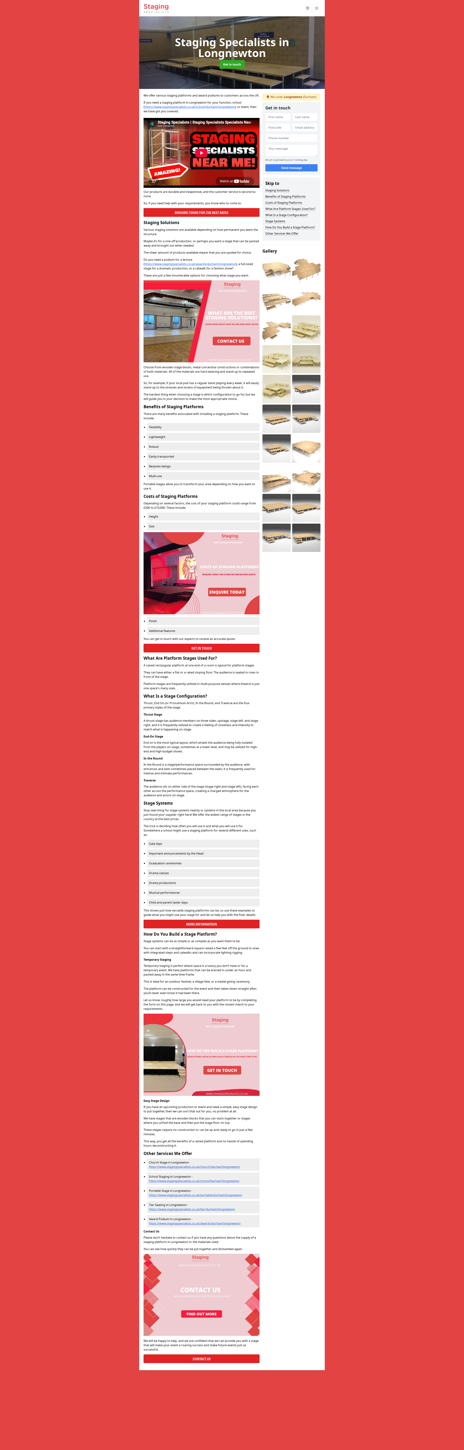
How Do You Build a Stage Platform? (290, 227)
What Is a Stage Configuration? (286, 215)
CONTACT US (202, 1359)
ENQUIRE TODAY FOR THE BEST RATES (201, 212)
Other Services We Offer (282, 233)
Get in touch (232, 64)
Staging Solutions (277, 190)
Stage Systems (275, 221)
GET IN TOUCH (201, 648)
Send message (291, 168)
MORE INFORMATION (201, 924)
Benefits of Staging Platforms (285, 196)
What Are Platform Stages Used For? (290, 209)
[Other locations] (307, 8)
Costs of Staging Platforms (283, 203)
